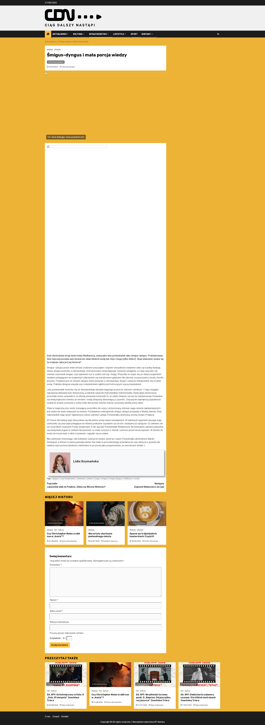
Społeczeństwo (98, 34)
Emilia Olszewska (151, 541)
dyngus (55, 479)
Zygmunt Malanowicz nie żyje (149, 485)
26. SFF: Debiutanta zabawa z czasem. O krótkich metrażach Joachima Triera (198, 697)
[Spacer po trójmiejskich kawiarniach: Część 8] (147, 513)
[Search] (218, 34)
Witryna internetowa (59, 622)
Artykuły (50, 49)
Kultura (77, 34)
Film (55, 530)
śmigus (104, 479)
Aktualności (60, 34)
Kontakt (146, 34)
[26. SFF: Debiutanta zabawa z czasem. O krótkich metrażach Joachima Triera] (199, 674)
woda (136, 479)
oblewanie (81, 479)
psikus (90, 479)
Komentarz (56, 564)
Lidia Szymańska (68, 67)
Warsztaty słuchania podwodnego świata (100, 535)
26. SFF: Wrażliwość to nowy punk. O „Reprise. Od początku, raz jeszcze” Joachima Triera (153, 697)
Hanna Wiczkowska (69, 541)
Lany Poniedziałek (67, 479)
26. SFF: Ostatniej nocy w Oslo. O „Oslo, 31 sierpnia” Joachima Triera (65, 697)
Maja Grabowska (68, 705)
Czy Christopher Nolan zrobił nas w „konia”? (63, 535)
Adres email (56, 611)
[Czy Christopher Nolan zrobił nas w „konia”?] (64, 513)
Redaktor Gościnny (110, 541)
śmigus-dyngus (115, 479)
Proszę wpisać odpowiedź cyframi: (67, 633)
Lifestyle (118, 34)
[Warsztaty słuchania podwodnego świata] (105, 513)
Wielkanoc (128, 479)
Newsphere (138, 722)
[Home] (48, 34)
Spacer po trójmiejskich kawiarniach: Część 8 (143, 535)
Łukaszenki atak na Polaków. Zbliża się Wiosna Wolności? (76, 485)
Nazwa (54, 600)
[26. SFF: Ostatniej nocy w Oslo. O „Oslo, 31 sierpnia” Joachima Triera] (66, 674)
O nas (47, 716)
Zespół (55, 716)
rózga (97, 479)
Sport (134, 34)
